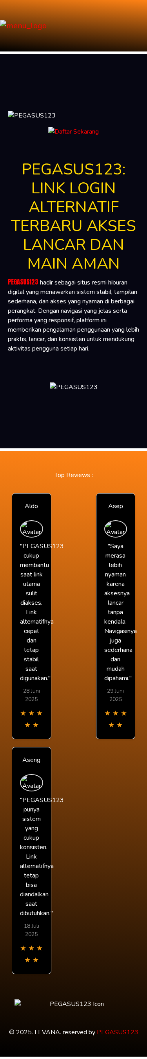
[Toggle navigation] (139, 26)
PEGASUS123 (23, 281)
